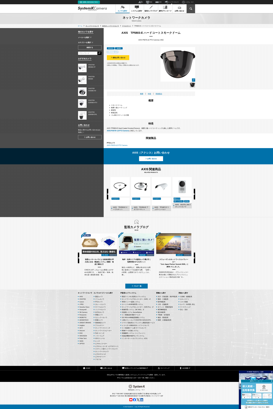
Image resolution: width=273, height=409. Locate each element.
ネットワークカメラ (173, 2)
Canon (81, 302)
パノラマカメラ (100, 309)
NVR (160, 2)
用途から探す (183, 293)
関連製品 (159, 94)
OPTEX (81, 343)
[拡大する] (193, 80)
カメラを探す (122, 11)
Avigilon (82, 325)
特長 (149, 94)
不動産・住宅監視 (164, 315)
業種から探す (161, 293)
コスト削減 (184, 302)
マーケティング (185, 307)
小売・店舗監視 (163, 304)
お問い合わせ (179, 11)
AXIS (81, 296)
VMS (150, 2)
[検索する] (99, 53)
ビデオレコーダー (101, 343)
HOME (88, 368)
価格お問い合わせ (119, 57)
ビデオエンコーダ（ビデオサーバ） (107, 346)
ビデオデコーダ (100, 354)
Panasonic (82, 315)
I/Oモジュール (100, 338)
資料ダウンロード (165, 11)
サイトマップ (164, 368)
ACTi (81, 328)
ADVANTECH (83, 320)
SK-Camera (83, 312)
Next (194, 194)
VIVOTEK (82, 299)
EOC (81, 333)
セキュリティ (184, 299)
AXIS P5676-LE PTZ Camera (118, 131)
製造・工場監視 (163, 299)
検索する (90, 47)
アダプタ (98, 359)
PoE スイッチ (99, 333)
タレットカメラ (100, 304)
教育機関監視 (162, 309)
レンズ (97, 341)
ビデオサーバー (100, 357)
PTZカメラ (99, 302)
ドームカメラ (99, 299)
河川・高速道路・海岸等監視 (167, 296)
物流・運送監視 (163, 317)
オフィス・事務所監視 (165, 307)
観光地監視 (161, 312)
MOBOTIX (82, 317)
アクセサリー (99, 325)
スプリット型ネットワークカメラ (106, 349)
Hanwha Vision (84, 307)
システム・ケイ (189, 2)
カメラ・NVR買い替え (187, 304)
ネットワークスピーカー (103, 330)
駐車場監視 (161, 302)
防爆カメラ (99, 320)
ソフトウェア (99, 336)
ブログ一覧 (138, 286)
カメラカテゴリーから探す (103, 293)
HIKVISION (83, 336)
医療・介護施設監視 (164, 320)
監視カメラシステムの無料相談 (135, 368)
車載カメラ (99, 315)
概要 (141, 94)
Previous (107, 194)
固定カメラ (99, 296)
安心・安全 (184, 309)
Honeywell (82, 309)
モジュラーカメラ (101, 317)
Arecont (82, 330)
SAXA (81, 341)
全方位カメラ (99, 312)
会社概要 (185, 368)
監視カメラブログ (151, 11)
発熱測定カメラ (100, 323)
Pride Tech (83, 338)
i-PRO (81, 304)
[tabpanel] (192, 85)
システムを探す (136, 11)
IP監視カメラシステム (128, 293)
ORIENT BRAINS (85, 323)
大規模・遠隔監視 (186, 296)
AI (142, 2)
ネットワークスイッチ (102, 328)
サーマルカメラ (100, 307)
